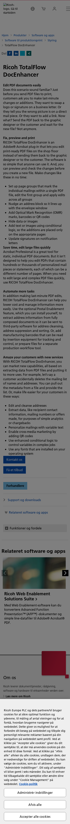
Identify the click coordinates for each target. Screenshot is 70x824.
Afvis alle (35, 805)
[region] (35, 761)
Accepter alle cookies (35, 816)
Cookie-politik (28, 784)
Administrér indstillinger (35, 792)
